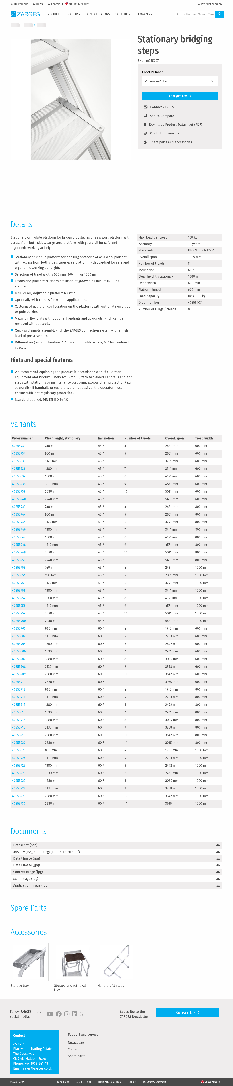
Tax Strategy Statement (154, 1082)
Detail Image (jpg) (26, 858)
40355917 (18, 720)
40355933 (18, 446)
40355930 (19, 803)
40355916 (18, 712)
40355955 (18, 583)
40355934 (19, 453)
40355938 (19, 484)
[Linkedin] (74, 1014)
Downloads (21, 4)
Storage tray (20, 986)
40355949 (19, 552)
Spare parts (76, 1056)
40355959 (18, 613)
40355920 (19, 743)
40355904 (19, 636)
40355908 (19, 667)
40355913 (18, 689)
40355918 (18, 727)
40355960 (19, 621)
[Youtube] (49, 1014)
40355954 (19, 575)
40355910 (18, 682)
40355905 (19, 644)
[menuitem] (53, 14)
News (39, 4)
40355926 (19, 773)
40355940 (19, 499)
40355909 (19, 674)
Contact (55, 4)
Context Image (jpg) (28, 872)
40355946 (19, 530)
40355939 (18, 491)
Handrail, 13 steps (111, 986)
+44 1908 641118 (36, 1064)
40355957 (18, 598)
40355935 (18, 461)
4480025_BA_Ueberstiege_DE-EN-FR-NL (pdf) (46, 852)
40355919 (18, 735)
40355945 (19, 522)
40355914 (18, 697)
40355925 (18, 766)
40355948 (19, 545)
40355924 (19, 758)
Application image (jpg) (30, 885)
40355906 (19, 651)
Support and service (83, 1035)
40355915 (18, 705)
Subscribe (185, 1012)
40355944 (19, 514)
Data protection (84, 1082)
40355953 (18, 568)
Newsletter (76, 1043)
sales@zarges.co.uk (37, 1068)
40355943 (19, 507)
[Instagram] (66, 1014)
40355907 (18, 659)
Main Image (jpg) (25, 879)
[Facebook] (59, 1014)
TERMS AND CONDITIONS (110, 1082)
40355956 (19, 591)
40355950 (19, 560)
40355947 (18, 537)
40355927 (18, 781)
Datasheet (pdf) (25, 845)
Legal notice (63, 1082)
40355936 (19, 469)
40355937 (18, 476)
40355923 (18, 750)
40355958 (19, 606)
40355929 (18, 796)
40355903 (19, 628)
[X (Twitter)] (82, 1014)
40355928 (19, 788)
